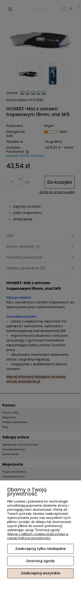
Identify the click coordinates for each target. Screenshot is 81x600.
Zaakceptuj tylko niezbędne (40, 548)
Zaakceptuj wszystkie (40, 573)
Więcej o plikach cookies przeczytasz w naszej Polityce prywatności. (37, 536)
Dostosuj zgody (40, 561)
